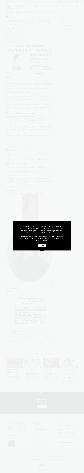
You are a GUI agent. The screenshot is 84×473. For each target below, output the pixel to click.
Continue (42, 245)
